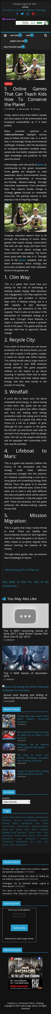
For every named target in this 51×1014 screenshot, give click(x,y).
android (5, 817)
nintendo (31, 832)
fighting (15, 823)
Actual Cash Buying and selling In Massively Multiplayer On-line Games (25, 696)
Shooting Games (22, 842)
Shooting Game (7, 842)
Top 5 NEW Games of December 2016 (25, 674)
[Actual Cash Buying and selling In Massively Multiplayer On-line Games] (25, 686)
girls (11, 829)
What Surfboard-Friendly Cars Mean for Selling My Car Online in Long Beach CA (33, 735)
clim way (36, 109)
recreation (44, 839)
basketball (30, 817)
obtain (39, 832)
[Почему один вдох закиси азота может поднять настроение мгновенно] (8, 722)
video (46, 842)
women (5, 845)
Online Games (7, 835)
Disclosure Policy (26, 1003)
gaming (4, 829)
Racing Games (31, 839)
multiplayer (44, 829)
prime (39, 835)
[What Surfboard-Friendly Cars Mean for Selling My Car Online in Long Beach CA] (8, 736)
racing (19, 839)
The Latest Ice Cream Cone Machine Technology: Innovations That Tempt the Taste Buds (33, 758)
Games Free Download (40, 826)
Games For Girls (18, 41)
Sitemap (40, 1003)
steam (39, 842)
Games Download (8, 826)
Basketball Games (41, 817)
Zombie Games (21, 845)
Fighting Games (26, 823)
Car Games (15, 35)
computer (44, 820)
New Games (22, 832)
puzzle (45, 835)
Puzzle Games (7, 839)
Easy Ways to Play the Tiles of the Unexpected (25, 583)
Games (8, 84)
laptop (34, 829)
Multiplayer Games (14, 47)
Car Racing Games (31, 820)
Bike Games (6, 820)
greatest (19, 829)
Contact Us (12, 1003)
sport (32, 842)
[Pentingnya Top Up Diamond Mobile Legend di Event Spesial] (8, 748)
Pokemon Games (20, 835)
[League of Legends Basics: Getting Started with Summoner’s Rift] (8, 777)
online (45, 832)
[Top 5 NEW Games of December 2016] (25, 647)
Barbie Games (21, 817)
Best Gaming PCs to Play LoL (20, 569)
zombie (12, 845)
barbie (11, 817)
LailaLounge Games (25, 938)
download (5, 823)
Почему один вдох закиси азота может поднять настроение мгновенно (33, 719)
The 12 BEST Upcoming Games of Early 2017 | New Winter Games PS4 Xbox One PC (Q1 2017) (25, 633)
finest (38, 823)
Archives (6, 798)
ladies (27, 829)
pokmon (32, 835)
